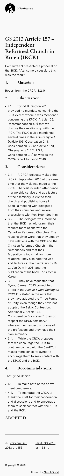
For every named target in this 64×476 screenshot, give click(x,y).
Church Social (51, 472)
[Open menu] (57, 8)
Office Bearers (25, 8)
